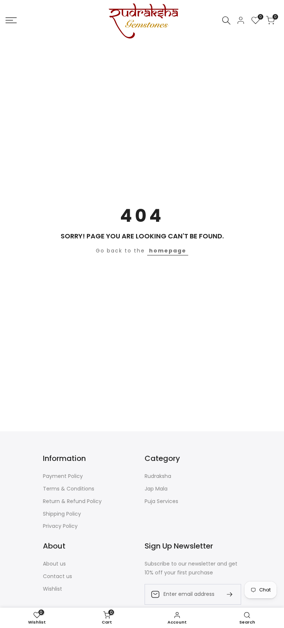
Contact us (57, 576)
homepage (167, 250)
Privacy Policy (60, 526)
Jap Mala (156, 488)
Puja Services (161, 501)
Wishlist (52, 589)
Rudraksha (158, 476)
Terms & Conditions (68, 488)
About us (54, 563)
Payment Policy (63, 476)
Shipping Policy (62, 513)
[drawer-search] (226, 20)
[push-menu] (11, 20)
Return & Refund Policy (72, 501)
